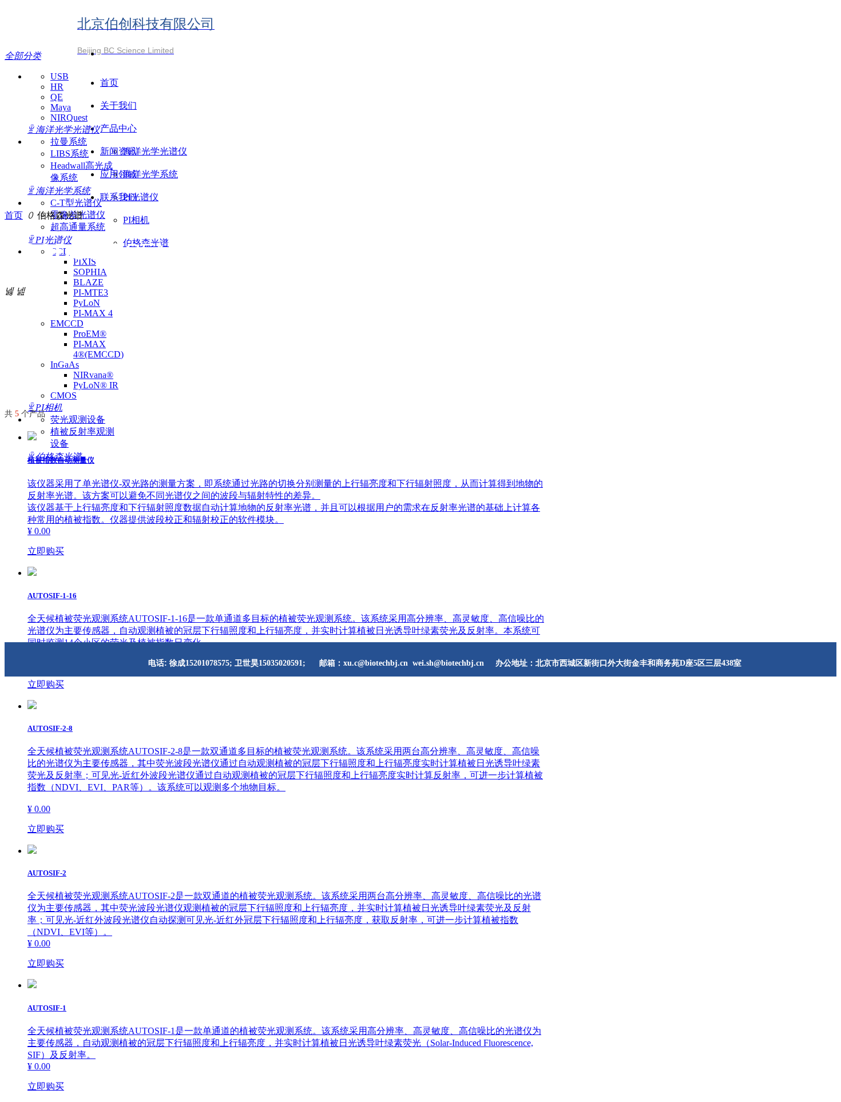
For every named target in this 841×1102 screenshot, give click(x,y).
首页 (14, 215)
